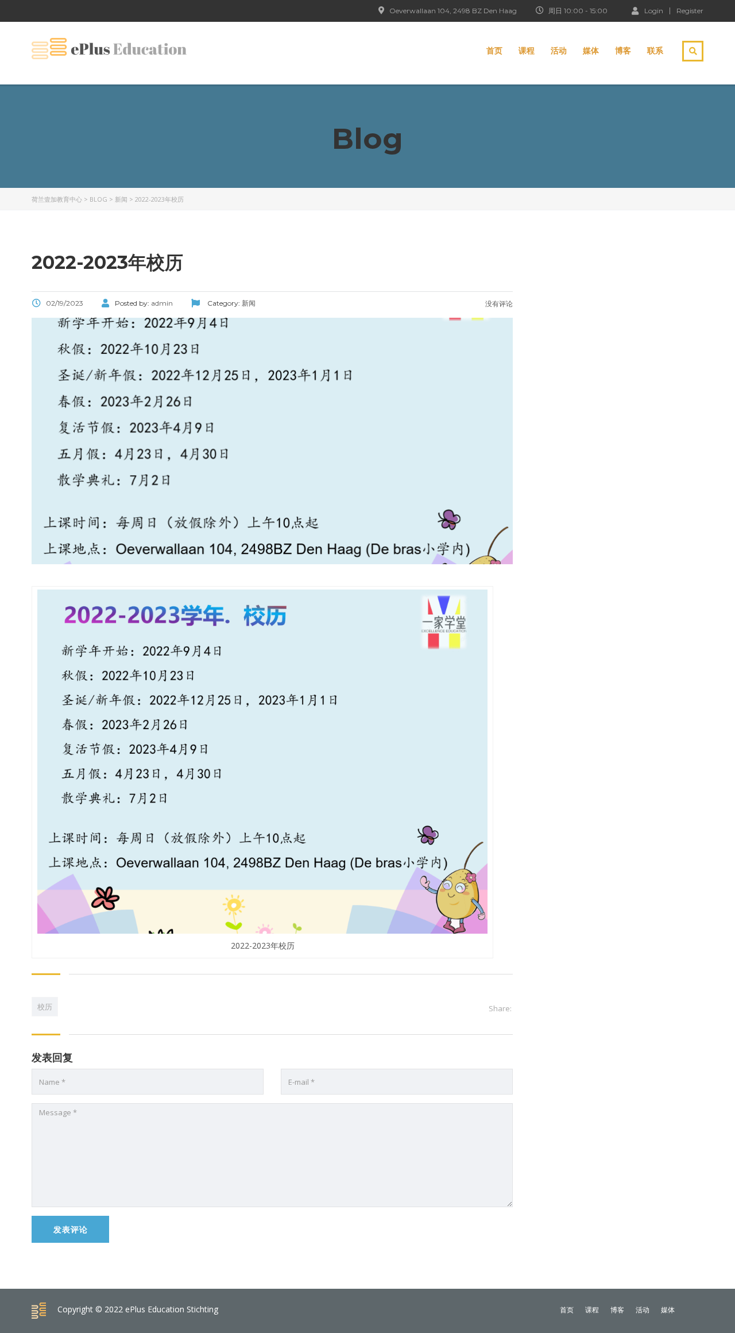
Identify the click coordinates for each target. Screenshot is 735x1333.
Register (689, 10)
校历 (44, 1006)
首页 (494, 50)
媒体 (591, 50)
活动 (559, 50)
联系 (655, 50)
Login (653, 10)
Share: (500, 1008)
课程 (527, 50)
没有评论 (498, 303)
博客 (623, 50)
